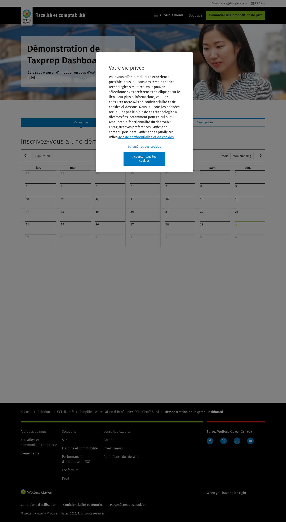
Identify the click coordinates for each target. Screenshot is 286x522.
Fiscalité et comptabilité (80, 448)
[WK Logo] (36, 491)
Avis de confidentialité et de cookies (146, 137)
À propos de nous (33, 432)
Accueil (26, 412)
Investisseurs (113, 448)
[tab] (81, 122)
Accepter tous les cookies (144, 159)
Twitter (223, 441)
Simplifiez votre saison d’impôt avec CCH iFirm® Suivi (119, 412)
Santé (66, 440)
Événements (30, 453)
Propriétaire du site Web (121, 457)
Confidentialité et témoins (83, 505)
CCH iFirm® (65, 412)
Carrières (110, 440)
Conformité (70, 470)
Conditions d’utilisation (39, 505)
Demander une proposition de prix (235, 15)
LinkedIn (237, 441)
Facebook (210, 441)
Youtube (250, 441)
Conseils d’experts (116, 432)
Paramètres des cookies (144, 146)
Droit (65, 478)
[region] (144, 112)
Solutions (44, 412)
